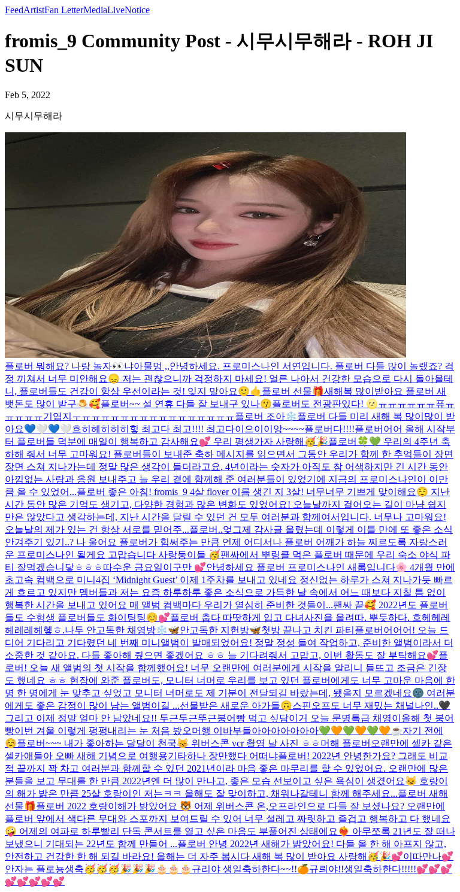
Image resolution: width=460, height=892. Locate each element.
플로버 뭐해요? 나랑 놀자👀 (64, 366)
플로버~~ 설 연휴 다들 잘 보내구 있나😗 (186, 404)
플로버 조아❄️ (266, 416)
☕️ (396, 731)
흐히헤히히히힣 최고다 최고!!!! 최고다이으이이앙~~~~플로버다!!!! (213, 429)
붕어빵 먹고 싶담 (253, 718)
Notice (137, 10)
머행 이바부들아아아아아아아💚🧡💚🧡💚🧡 (291, 731)
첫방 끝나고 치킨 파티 (308, 630)
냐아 (133, 366)
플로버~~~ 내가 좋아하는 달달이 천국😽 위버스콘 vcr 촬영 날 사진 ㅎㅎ (168, 743)
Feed (14, 10)
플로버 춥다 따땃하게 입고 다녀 (237, 617)
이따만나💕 (428, 856)
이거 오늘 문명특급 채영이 (345, 718)
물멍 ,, (156, 366)
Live (116, 10)
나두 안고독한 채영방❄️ (116, 630)
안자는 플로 (30, 869)
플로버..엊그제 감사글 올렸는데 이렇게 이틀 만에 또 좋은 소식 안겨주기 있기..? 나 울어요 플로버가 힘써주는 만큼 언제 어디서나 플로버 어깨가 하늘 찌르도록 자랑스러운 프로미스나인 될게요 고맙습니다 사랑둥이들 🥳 (229, 542)
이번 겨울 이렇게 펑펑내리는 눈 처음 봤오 (103, 731)
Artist (33, 10)
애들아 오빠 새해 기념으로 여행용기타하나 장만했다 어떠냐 (151, 756)
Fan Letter (63, 10)
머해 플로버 (345, 743)
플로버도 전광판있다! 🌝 (325, 404)
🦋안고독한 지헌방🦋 (214, 630)
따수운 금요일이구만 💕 (154, 567)
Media (95, 10)
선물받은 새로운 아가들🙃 (236, 705)
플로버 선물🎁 (293, 391)
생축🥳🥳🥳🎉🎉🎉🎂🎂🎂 (128, 869)
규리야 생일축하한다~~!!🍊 (250, 869)
